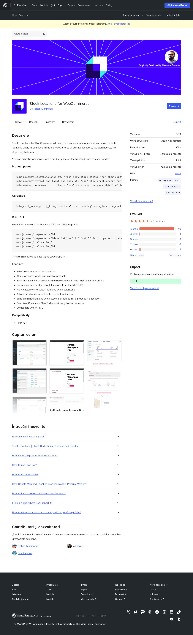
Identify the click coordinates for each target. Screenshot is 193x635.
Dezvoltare (68, 121)
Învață (84, 585)
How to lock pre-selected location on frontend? (39, 493)
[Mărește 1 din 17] (42, 343)
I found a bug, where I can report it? (32, 503)
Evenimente (121, 589)
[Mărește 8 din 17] (80, 343)
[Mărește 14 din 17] (117, 343)
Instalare (50, 121)
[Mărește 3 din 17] (42, 400)
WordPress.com (159, 585)
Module (50, 594)
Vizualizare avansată (141, 201)
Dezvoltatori (87, 594)
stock (177, 180)
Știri (14, 589)
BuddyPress (157, 599)
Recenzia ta (137, 255)
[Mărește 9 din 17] (80, 372)
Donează (121, 594)
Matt (153, 589)
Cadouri (120, 599)
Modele (50, 599)
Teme (49, 589)
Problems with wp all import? (28, 436)
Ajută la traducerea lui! (119, 23)
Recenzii (33, 121)
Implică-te (120, 585)
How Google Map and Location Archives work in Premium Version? (49, 484)
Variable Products (172, 186)
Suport (177, 121)
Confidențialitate (20, 599)
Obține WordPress (177, 5)
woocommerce (173, 192)
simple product (165, 180)
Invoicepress (25, 553)
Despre (15, 585)
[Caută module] (44, 34)
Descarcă (174, 106)
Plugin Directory (20, 15)
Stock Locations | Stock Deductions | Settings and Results (45, 446)
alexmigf (77, 546)
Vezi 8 (178, 173)
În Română (46, 616)
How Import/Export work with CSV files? (35, 455)
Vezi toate (175, 255)
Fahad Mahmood (43, 108)
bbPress (155, 594)
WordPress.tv (89, 599)
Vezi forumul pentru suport (144, 288)
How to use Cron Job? (24, 465)
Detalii (18, 121)
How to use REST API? (25, 474)
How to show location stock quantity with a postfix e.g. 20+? (46, 512)
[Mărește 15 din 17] (117, 372)
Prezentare (52, 585)
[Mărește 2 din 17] (42, 372)
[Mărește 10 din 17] (80, 400)
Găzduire (16, 594)
